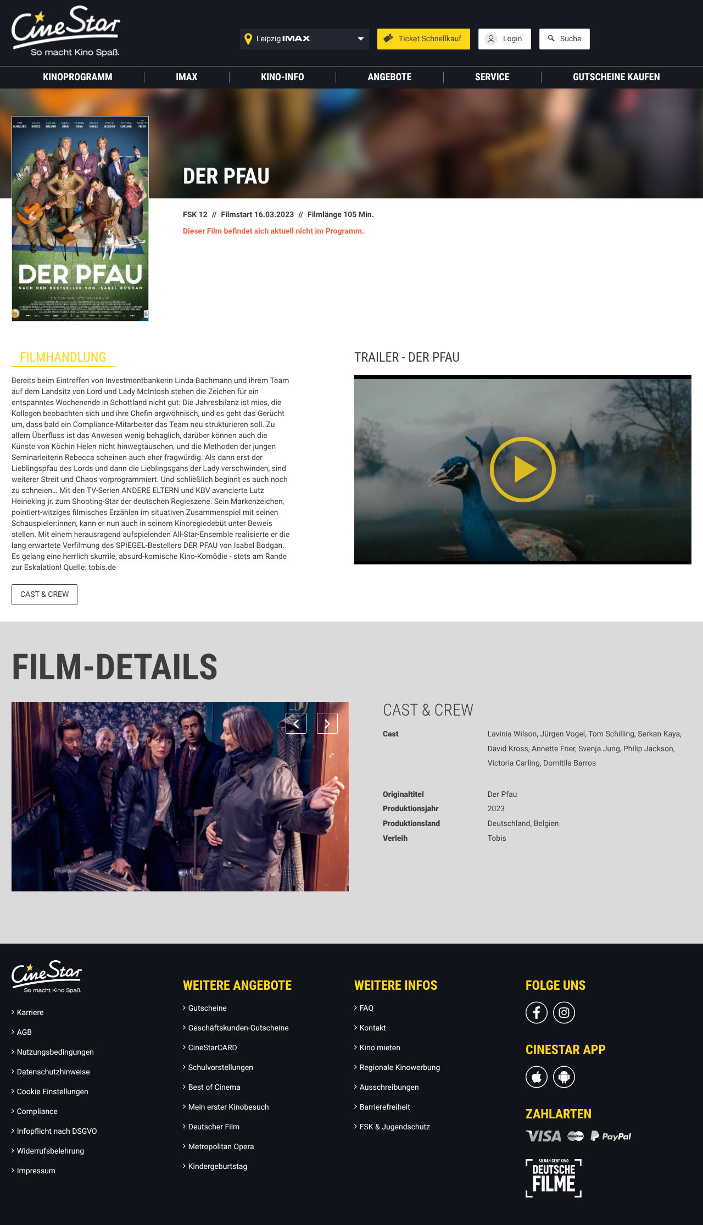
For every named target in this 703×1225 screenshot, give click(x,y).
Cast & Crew (44, 594)
